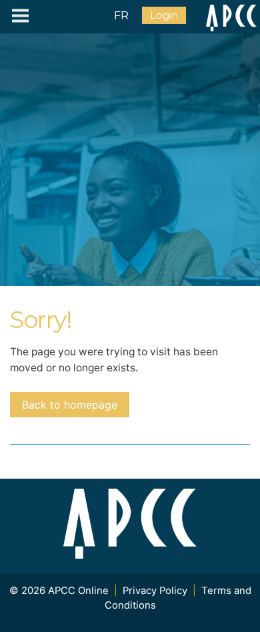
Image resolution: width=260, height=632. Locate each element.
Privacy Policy (155, 591)
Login (164, 15)
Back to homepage (69, 404)
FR (121, 15)
